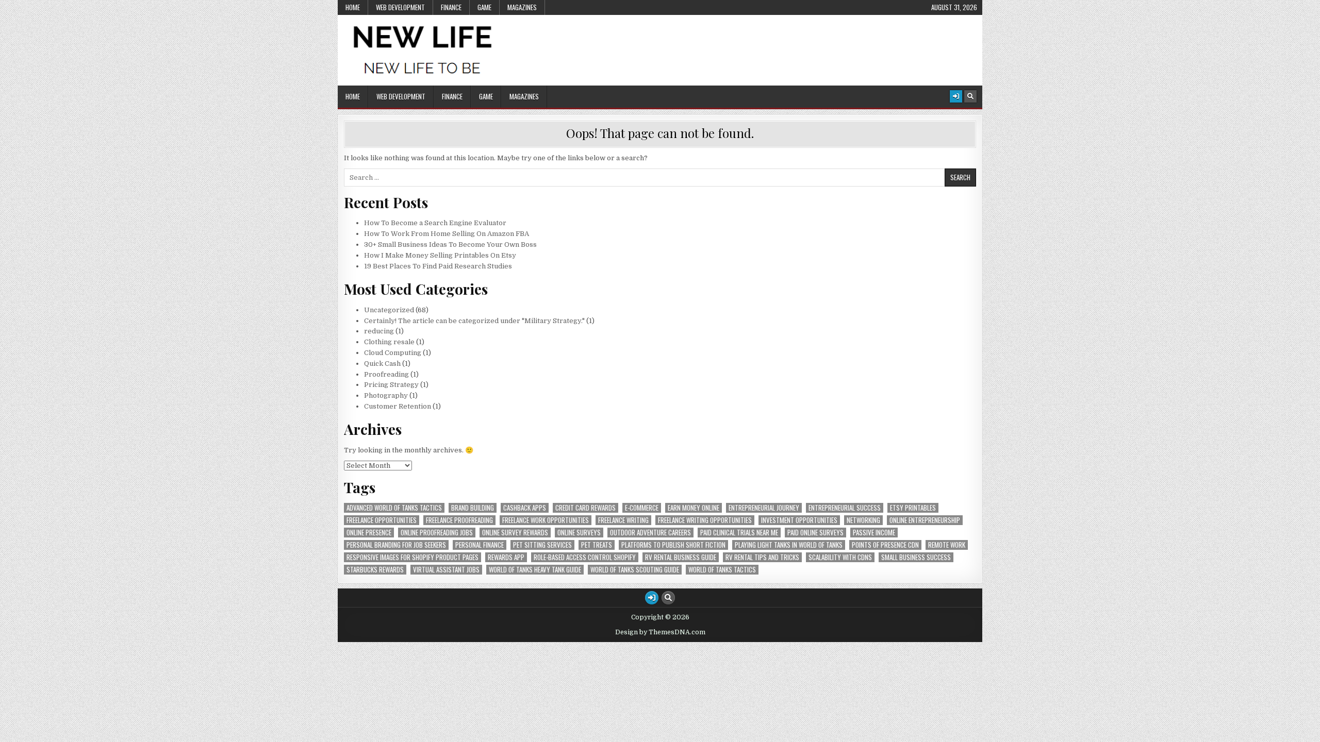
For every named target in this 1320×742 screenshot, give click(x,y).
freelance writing (623, 520)
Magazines (522, 7)
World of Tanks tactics (722, 570)
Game (484, 7)
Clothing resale (389, 342)
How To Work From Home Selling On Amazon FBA (446, 234)
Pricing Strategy (391, 385)
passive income (874, 532)
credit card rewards (585, 508)
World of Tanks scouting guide (634, 570)
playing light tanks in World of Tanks (789, 545)
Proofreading (386, 374)
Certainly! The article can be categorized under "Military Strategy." (474, 321)
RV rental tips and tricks (762, 557)
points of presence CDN (885, 545)
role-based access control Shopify (585, 557)
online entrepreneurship (924, 520)
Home (352, 7)
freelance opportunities (381, 520)
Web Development (400, 7)
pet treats (596, 545)
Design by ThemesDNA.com (660, 632)
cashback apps (524, 508)
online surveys (579, 532)
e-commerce (641, 508)
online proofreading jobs (437, 532)
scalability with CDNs (840, 557)
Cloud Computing (392, 353)
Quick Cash (382, 363)
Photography (386, 395)
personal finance (479, 545)
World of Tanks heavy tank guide (535, 570)
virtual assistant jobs (446, 570)
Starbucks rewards (375, 570)
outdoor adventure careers (650, 532)
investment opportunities (799, 520)
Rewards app (506, 557)
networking (863, 520)
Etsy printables (913, 508)
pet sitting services (542, 545)
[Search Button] (970, 96)
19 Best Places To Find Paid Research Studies (438, 266)
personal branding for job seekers (396, 545)
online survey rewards (515, 532)
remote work (946, 545)
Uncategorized (389, 310)
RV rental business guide (680, 557)
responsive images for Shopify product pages (412, 557)
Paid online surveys (815, 532)
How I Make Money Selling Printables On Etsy (440, 255)
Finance (451, 7)
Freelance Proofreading (459, 520)
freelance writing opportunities (705, 520)
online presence (368, 532)
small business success (916, 557)
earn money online (693, 508)
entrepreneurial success (844, 508)
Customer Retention (397, 406)
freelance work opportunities (545, 520)
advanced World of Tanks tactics (394, 508)
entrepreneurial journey (764, 508)
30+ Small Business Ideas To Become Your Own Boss (450, 244)
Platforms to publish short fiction (673, 545)
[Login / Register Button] (956, 96)
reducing (379, 331)
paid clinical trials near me (739, 532)
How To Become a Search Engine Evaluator (435, 223)
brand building (472, 508)
